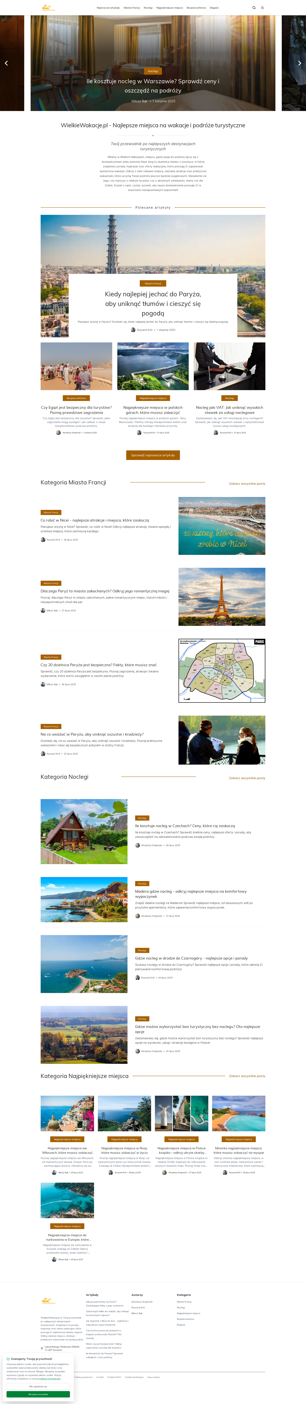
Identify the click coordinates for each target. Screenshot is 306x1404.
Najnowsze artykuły (108, 7)
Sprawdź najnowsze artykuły (153, 455)
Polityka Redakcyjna (134, 1377)
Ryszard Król (138, 1307)
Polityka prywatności (83, 1377)
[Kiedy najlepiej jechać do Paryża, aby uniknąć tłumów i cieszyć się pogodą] (153, 276)
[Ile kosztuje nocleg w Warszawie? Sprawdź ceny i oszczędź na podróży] (153, 63)
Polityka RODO (114, 1377)
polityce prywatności (50, 1378)
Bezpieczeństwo (196, 7)
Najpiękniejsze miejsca (169, 7)
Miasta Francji (132, 7)
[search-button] (254, 7)
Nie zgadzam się (38, 1386)
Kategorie (184, 1295)
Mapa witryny (153, 1377)
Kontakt (100, 1377)
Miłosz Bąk (136, 1313)
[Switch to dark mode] (262, 8)
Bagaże (214, 7)
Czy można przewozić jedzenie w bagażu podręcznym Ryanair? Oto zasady (104, 1334)
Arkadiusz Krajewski (142, 1301)
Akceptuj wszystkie (38, 1394)
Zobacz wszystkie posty (247, 483)
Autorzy (137, 1295)
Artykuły (92, 1295)
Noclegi (148, 7)
